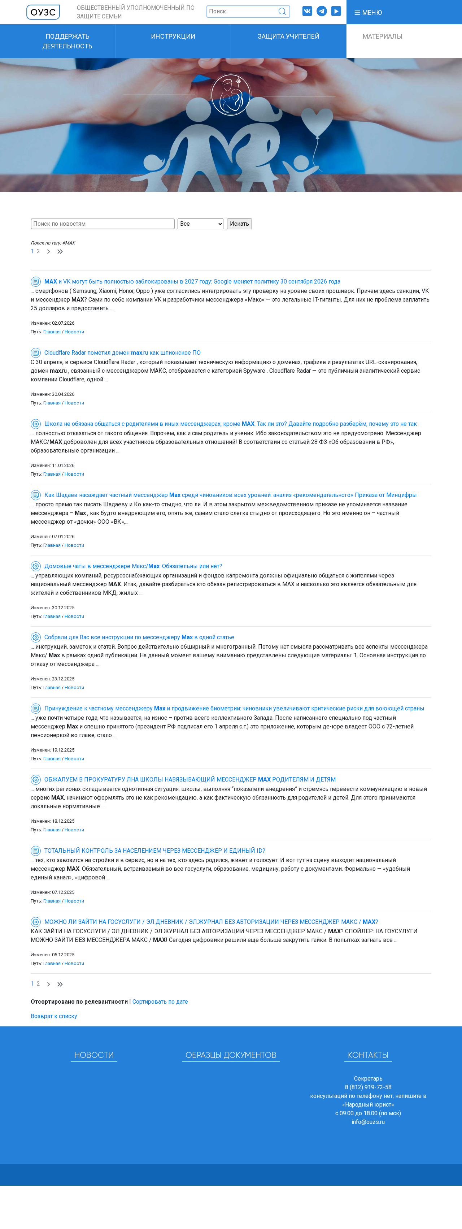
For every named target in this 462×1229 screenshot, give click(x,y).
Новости (74, 331)
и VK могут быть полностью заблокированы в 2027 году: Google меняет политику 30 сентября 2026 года (192, 281)
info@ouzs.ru (368, 1121)
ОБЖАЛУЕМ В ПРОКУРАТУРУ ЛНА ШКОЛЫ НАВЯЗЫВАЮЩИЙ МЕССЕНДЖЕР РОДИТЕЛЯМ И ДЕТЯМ (190, 779)
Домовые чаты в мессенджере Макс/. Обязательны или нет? (133, 566)
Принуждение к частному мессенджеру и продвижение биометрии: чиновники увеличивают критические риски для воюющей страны (234, 708)
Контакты (368, 1056)
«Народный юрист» (368, 1104)
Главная (52, 331)
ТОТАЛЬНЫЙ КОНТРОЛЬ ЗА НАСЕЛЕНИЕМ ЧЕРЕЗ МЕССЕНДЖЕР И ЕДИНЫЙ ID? (154, 850)
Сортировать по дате (160, 1001)
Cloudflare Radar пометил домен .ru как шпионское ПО (122, 352)
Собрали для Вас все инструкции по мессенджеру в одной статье (139, 637)
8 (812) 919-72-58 (368, 1087)
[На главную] (43, 11)
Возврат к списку (54, 1016)
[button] (368, 12)
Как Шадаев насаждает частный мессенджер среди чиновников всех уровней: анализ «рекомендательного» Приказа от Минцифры (230, 495)
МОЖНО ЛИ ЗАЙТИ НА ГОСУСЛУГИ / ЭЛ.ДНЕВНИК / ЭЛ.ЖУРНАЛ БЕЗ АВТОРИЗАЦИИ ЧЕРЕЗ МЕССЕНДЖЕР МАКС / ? (211, 921)
